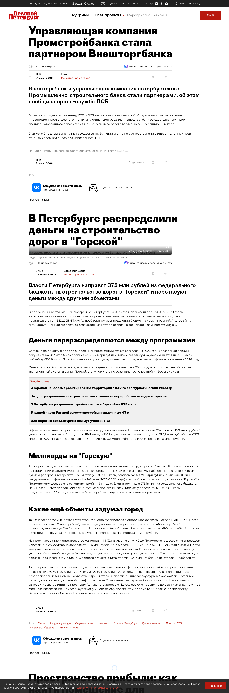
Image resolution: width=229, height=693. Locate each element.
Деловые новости (151, 623)
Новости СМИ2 (40, 200)
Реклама (160, 15)
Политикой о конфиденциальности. (98, 687)
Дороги (42, 623)
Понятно (215, 685)
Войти (210, 15)
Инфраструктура (60, 623)
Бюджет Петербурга (126, 623)
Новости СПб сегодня (42, 628)
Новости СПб (174, 623)
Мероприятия (138, 15)
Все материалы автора (75, 78)
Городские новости (69, 628)
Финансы (104, 623)
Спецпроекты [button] (108, 15)
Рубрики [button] (81, 15)
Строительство (84, 623)
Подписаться (115, 3)
